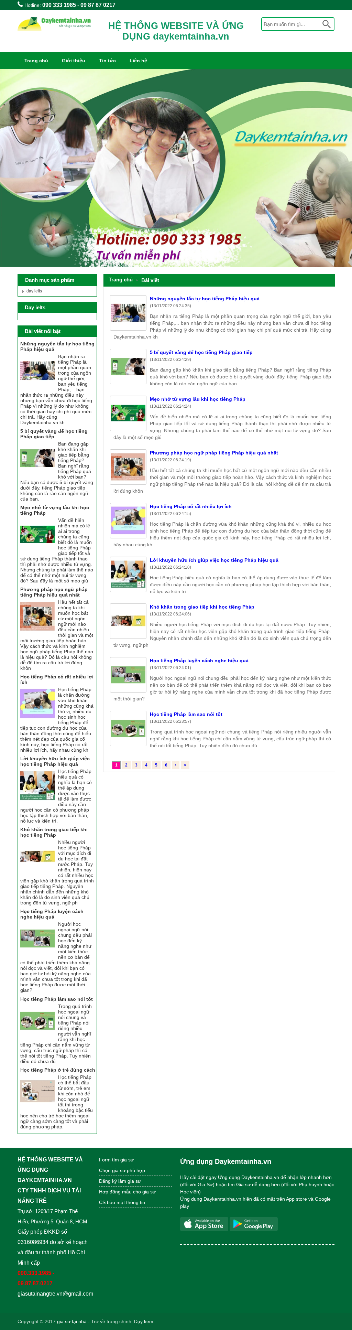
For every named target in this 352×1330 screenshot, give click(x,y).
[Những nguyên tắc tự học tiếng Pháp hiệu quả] (37, 386)
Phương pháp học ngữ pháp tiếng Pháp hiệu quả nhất (214, 452)
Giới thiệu (73, 60)
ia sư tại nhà (73, 1321)
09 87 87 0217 (98, 5)
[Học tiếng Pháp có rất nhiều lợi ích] (37, 719)
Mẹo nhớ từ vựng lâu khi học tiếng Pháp (197, 399)
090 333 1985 (59, 5)
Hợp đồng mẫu (115, 1191)
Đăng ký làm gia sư (120, 1181)
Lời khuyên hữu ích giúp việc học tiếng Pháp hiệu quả (214, 560)
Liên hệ (138, 60)
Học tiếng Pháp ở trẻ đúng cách (57, 1070)
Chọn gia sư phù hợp (122, 1170)
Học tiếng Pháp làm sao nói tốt (186, 714)
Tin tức (107, 60)
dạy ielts (34, 291)
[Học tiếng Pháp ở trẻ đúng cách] (37, 1107)
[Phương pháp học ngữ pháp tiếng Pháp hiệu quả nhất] (37, 632)
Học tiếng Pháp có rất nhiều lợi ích (191, 506)
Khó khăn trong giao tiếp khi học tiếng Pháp (202, 607)
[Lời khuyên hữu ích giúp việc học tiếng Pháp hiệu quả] (37, 801)
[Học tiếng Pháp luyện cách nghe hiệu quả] (37, 954)
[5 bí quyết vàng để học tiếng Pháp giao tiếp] (37, 473)
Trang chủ (36, 60)
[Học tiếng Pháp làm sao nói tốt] (37, 1036)
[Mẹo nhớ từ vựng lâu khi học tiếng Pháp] (37, 550)
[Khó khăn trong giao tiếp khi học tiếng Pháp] (37, 872)
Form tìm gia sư (116, 1159)
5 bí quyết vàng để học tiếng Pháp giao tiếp (201, 352)
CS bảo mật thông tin (122, 1202)
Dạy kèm (143, 1321)
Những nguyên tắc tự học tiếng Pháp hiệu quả (205, 298)
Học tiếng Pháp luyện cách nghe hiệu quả (199, 660)
